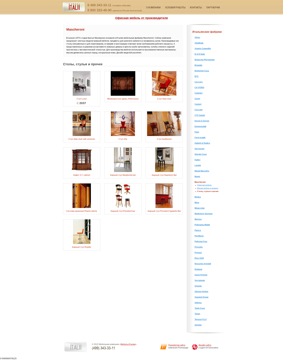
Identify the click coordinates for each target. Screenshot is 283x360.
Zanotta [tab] (198, 325)
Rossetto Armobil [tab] (203, 264)
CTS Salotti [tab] (200, 115)
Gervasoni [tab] (199, 149)
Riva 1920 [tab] (199, 258)
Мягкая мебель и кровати (207, 188)
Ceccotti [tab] (198, 110)
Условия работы (175, 7)
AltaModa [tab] (199, 43)
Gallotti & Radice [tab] (202, 143)
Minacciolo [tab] (200, 208)
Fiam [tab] (197, 132)
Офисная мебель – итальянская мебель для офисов (73, 7)
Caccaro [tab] (199, 82)
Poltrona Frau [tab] (201, 241)
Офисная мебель (204, 185)
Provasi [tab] (198, 253)
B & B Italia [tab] (200, 54)
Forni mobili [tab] (200, 137)
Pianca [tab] (198, 230)
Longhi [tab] (198, 165)
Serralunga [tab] (200, 280)
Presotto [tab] (199, 247)
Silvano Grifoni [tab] (201, 291)
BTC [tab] (197, 76)
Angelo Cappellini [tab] (203, 48)
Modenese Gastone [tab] (204, 214)
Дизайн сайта (204, 345)
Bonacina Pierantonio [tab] (205, 60)
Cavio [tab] (197, 99)
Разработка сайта (176, 345)
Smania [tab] (198, 286)
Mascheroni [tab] (200, 182)
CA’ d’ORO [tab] (199, 87)
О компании (153, 7)
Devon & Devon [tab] (202, 121)
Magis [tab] (197, 176)
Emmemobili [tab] (200, 126)
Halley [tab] (197, 160)
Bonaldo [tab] (198, 65)
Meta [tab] (197, 202)
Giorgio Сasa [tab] (201, 154)
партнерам (213, 7)
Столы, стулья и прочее (207, 191)
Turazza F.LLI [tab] (201, 319)
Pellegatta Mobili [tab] (202, 225)
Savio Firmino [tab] (201, 275)
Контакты (196, 7)
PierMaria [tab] (199, 236)
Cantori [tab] (198, 104)
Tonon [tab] (197, 314)
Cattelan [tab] (198, 93)
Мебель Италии (128, 344)
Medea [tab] (198, 197)
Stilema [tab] (198, 303)
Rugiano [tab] (198, 269)
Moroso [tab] (198, 219)
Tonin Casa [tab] (200, 308)
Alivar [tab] (197, 37)
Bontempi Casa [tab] (202, 71)
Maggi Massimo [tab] (202, 171)
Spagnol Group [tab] (201, 297)
